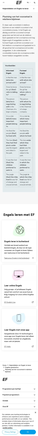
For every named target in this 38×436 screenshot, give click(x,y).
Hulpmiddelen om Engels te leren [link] (20, 365)
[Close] (35, 412)
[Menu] (33, 8)
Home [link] (5, 365)
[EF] (19, 2)
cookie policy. (8, 428)
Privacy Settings (10, 432)
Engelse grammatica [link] (11, 367)
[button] (4, 2)
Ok (28, 432)
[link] (15, 8)
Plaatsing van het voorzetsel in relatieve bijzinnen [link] (18, 370)
